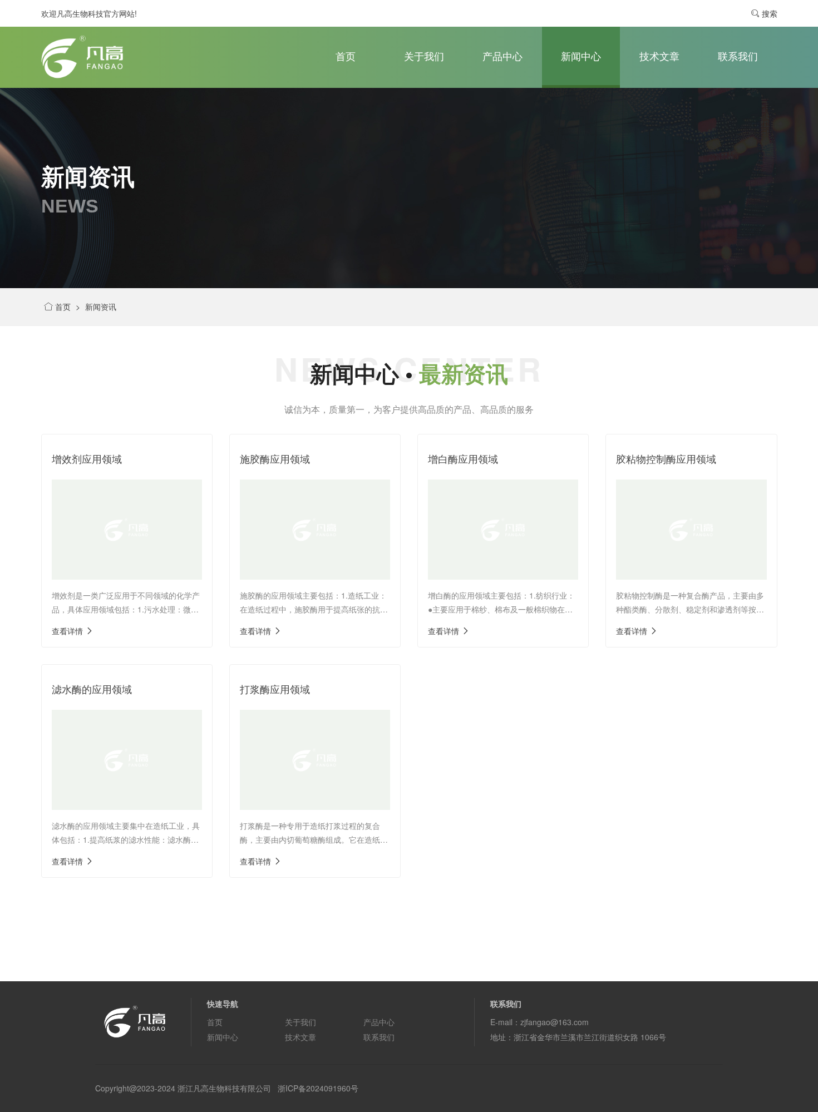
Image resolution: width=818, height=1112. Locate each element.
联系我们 (738, 55)
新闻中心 (581, 55)
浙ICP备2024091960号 (318, 1088)
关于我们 (424, 55)
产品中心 (502, 55)
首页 (346, 55)
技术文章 (659, 55)
